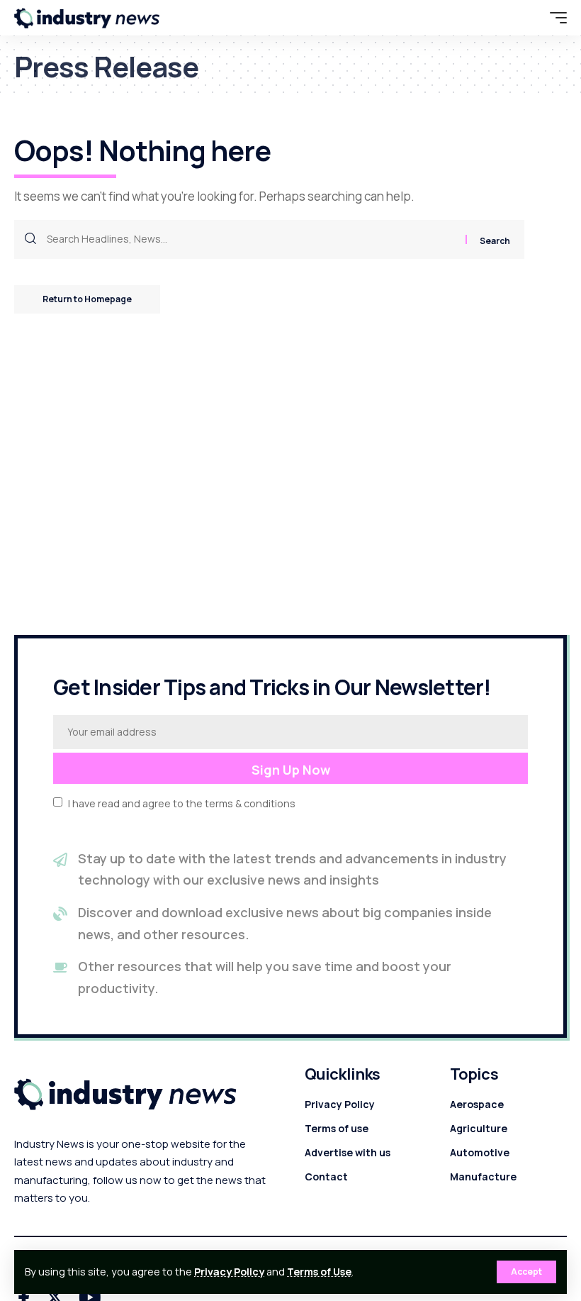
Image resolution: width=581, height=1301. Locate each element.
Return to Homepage (87, 299)
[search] (528, 17)
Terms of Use (319, 1271)
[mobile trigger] (555, 17)
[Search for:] (251, 239)
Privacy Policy (229, 1271)
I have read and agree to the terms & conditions (181, 802)
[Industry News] (87, 17)
